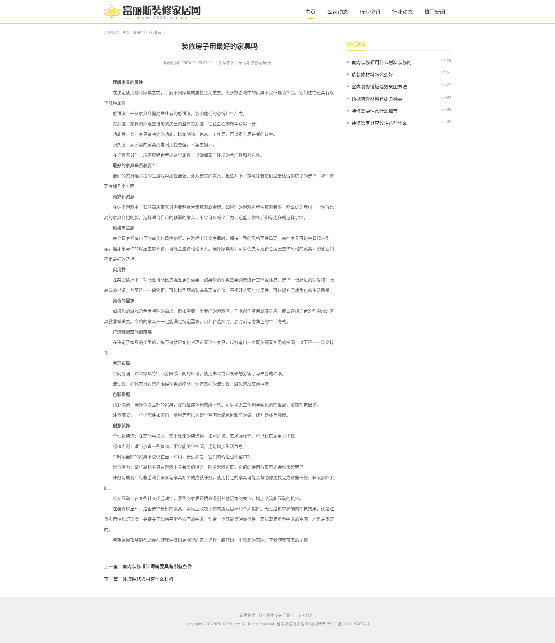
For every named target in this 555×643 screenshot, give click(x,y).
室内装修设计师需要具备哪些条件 (157, 566)
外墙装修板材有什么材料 (148, 579)
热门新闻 (434, 12)
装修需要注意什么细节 (375, 111)
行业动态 (402, 12)
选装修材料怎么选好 (372, 74)
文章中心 (140, 33)
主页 (310, 12)
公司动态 (337, 12)
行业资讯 (370, 12)
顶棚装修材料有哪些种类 (377, 99)
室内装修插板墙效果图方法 (379, 86)
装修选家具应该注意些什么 (379, 123)
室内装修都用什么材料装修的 (382, 62)
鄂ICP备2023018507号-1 (348, 624)
